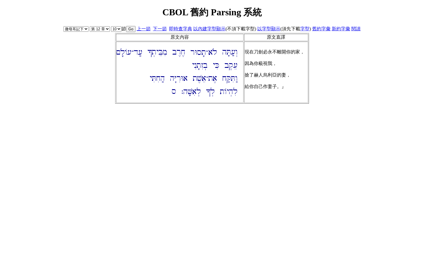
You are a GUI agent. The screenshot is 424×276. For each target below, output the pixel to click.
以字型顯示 (268, 28)
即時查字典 (180, 28)
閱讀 (356, 28)
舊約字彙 (321, 28)
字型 (304, 28)
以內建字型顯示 (209, 28)
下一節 (160, 28)
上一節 (144, 28)
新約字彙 (341, 28)
